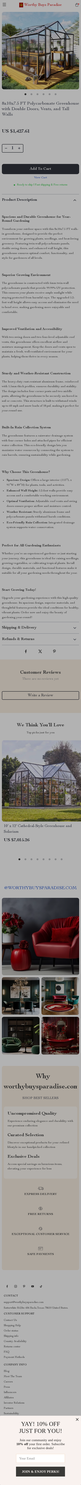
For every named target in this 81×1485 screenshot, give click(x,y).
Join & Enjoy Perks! (40, 1471)
